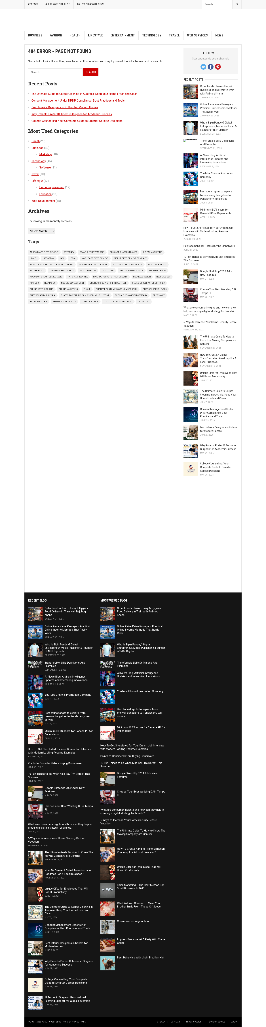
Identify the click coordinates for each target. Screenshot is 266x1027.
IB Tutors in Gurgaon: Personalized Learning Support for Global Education (67, 999)
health (33, 258)
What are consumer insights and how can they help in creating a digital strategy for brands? (60, 826)
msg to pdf (108, 270)
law (62, 258)
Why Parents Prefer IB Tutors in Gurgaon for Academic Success (71, 114)
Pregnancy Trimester (64, 301)
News (219, 35)
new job (34, 283)
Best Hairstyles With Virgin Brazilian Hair (140, 957)
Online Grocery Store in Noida (148, 283)
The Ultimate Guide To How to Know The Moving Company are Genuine (218, 340)
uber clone (144, 301)
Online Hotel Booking (41, 289)
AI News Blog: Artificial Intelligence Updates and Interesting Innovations (214, 159)
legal (73, 258)
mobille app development (93, 264)
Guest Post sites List (57, 4)
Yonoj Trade (79, 1021)
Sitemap (161, 1021)
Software (45, 167)
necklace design (142, 277)
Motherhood (37, 270)
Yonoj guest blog (51, 1021)
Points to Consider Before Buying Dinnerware (209, 245)
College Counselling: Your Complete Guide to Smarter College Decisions (77, 121)
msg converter (87, 270)
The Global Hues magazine (118, 301)
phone (86, 289)
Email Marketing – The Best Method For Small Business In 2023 (140, 886)
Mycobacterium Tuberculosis (46, 277)
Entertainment (123, 35)
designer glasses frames (123, 252)
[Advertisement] (176, 20)
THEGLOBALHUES (89, 301)
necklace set (163, 277)
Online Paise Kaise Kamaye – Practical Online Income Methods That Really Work (219, 108)
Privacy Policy (193, 1021)
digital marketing (152, 252)
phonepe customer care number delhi (116, 289)
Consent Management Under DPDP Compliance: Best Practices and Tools (78, 100)
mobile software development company (51, 264)
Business (35, 35)
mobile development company (130, 258)
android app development (44, 252)
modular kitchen (157, 264)
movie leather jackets (62, 270)
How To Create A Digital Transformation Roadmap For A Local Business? (218, 358)
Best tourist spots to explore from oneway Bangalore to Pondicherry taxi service (216, 195)
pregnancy (159, 295)
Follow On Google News (90, 4)
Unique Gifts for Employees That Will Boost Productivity (66, 890)
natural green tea (78, 277)
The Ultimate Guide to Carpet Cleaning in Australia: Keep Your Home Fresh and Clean (84, 94)
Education (45, 194)
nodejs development (72, 283)
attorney (69, 252)
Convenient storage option (133, 921)
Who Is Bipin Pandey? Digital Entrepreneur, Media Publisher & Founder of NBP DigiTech (218, 126)
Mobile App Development (94, 258)
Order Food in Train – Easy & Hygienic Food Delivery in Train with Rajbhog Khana (217, 90)
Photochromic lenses (155, 289)
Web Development (43, 201)
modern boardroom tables (127, 264)
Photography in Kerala (42, 295)
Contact (33, 4)
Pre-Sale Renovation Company (131, 295)
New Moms (50, 283)
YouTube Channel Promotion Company (68, 694)
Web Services (197, 35)
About (234, 1021)
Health (75, 35)
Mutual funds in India (131, 270)
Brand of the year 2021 (92, 252)
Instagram (48, 258)
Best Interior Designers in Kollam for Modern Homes (64, 107)
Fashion (56, 35)
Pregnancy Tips (38, 301)
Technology (152, 35)
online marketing (68, 289)
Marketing (45, 154)
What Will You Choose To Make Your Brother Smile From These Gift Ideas (139, 905)
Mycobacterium (157, 270)
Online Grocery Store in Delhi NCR (108, 283)
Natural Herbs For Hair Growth (110, 277)
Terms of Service (216, 1021)
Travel (174, 35)
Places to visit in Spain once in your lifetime (85, 295)
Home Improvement (51, 187)
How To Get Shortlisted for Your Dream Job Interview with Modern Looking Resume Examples (208, 231)
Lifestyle (95, 35)
